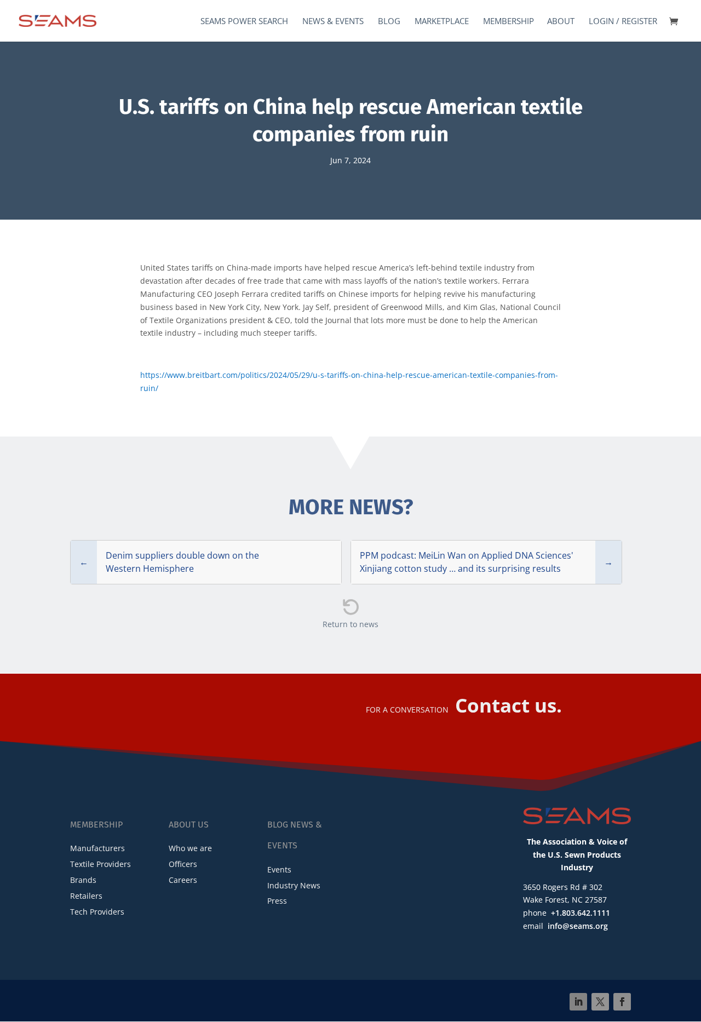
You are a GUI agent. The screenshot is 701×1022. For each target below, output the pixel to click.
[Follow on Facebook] (622, 1001)
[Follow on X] (600, 1001)
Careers (183, 880)
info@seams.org (578, 926)
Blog (389, 21)
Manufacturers (97, 848)
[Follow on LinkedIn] (578, 1001)
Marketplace (442, 21)
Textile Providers (100, 864)
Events (279, 869)
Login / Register (623, 21)
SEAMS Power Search (244, 21)
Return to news (350, 624)
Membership (508, 21)
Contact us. (508, 705)
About (560, 21)
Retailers (86, 896)
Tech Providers (97, 911)
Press (277, 900)
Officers (183, 864)
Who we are (190, 848)
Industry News (293, 885)
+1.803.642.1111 (580, 913)
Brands (83, 880)
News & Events (333, 21)
